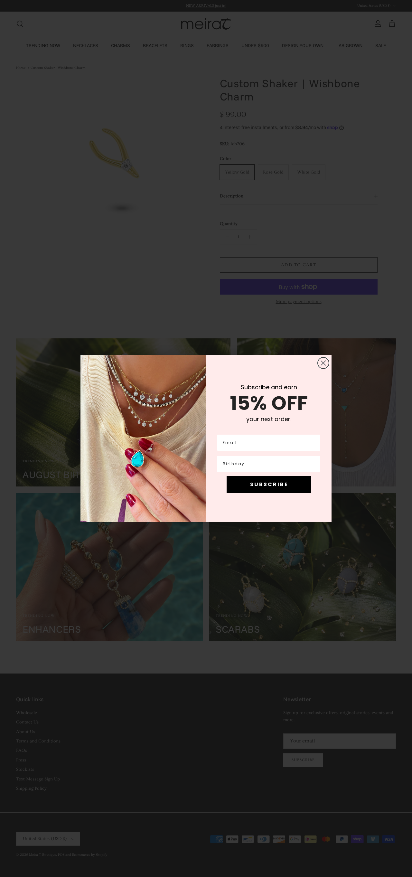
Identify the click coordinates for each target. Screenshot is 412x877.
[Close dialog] (323, 363)
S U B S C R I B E (268, 484)
